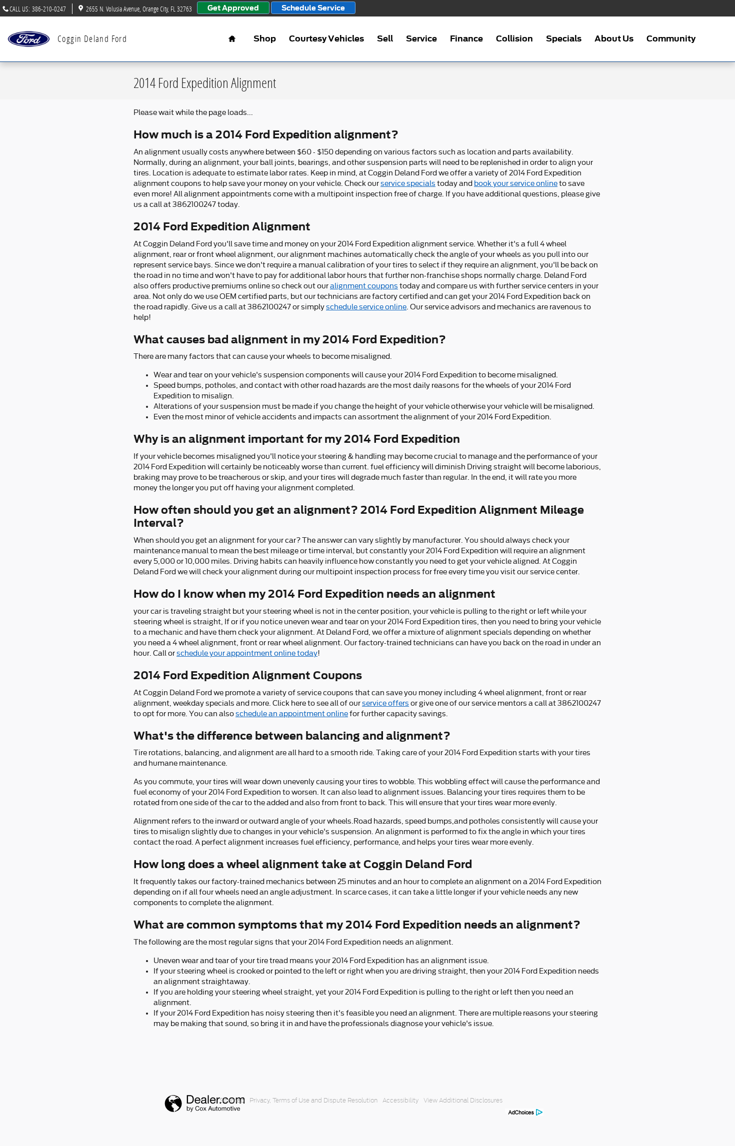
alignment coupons (364, 286)
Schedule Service (313, 7)
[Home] (28, 39)
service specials (408, 183)
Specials (564, 38)
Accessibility (400, 1100)
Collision (514, 38)
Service (421, 38)
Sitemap (232, 1100)
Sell (385, 38)
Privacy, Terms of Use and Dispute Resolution (314, 1100)
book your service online (516, 183)
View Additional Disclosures (463, 1100)
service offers (385, 703)
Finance (466, 38)
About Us (614, 38)
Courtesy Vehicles (326, 38)
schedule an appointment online (292, 714)
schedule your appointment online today (247, 653)
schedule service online (366, 307)
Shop (265, 38)
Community (671, 38)
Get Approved (233, 7)
